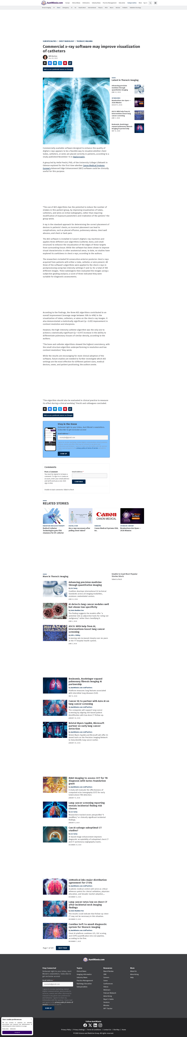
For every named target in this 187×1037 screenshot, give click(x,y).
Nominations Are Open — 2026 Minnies (121, 101)
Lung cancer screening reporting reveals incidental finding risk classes (87, 805)
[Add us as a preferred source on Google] (70, 63)
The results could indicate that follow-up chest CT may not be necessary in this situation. (88, 915)
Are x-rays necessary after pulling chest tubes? (79, 529)
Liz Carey (74, 588)
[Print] (45, 63)
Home (124, 1030)
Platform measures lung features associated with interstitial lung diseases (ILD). (87, 692)
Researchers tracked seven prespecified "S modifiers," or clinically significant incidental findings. (87, 817)
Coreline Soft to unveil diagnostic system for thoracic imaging (88, 925)
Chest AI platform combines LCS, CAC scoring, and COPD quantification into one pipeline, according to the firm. (87, 935)
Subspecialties (49, 41)
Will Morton (53, 56)
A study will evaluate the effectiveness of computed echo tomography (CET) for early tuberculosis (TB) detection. (87, 792)
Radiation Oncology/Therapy (54, 526)
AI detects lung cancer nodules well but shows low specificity (89, 605)
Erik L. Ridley (75, 635)
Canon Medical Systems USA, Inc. (106, 529)
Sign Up (63, 454)
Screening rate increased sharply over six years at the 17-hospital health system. (88, 639)
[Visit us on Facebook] (85, 1025)
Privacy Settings (79, 1030)
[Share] (50, 63)
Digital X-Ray (73, 526)
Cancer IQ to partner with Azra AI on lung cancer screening (89, 702)
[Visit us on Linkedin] (95, 1025)
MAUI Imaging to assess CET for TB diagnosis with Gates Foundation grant (88, 781)
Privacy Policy (66, 1030)
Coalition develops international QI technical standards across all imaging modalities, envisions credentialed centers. (87, 593)
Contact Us (107, 1030)
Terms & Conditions (94, 1030)
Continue (79, 482)
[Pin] (65, 63)
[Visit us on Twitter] (90, 1025)
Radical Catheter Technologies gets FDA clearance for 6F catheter (53, 530)
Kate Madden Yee (77, 610)
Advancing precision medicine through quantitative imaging (120, 88)
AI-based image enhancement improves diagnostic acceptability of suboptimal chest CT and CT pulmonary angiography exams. (88, 839)
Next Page (63, 948)
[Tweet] (60, 63)
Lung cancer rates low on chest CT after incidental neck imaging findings (88, 905)
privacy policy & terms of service (87, 448)
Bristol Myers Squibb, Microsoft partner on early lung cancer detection (86, 726)
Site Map (116, 1030)
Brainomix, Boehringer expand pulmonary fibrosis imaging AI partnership (122, 126)
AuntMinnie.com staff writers (81, 688)
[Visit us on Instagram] (100, 1025)
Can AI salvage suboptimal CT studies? (85, 829)
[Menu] (155, 3)
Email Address (63, 433)
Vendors (97, 526)
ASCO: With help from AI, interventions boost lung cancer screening (121, 113)
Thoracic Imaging (85, 41)
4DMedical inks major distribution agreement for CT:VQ (88, 881)
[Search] (150, 3)
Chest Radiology (66, 41)
